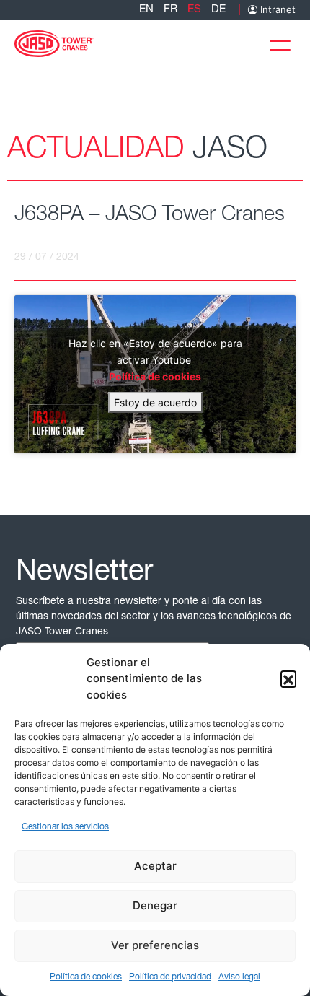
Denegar (155, 905)
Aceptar (155, 866)
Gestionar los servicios (65, 827)
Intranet (276, 9)
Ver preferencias (155, 945)
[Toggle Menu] (284, 42)
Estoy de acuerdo (155, 402)
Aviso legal (239, 977)
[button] (288, 678)
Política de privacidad (170, 977)
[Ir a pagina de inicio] (54, 42)
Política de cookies (86, 977)
